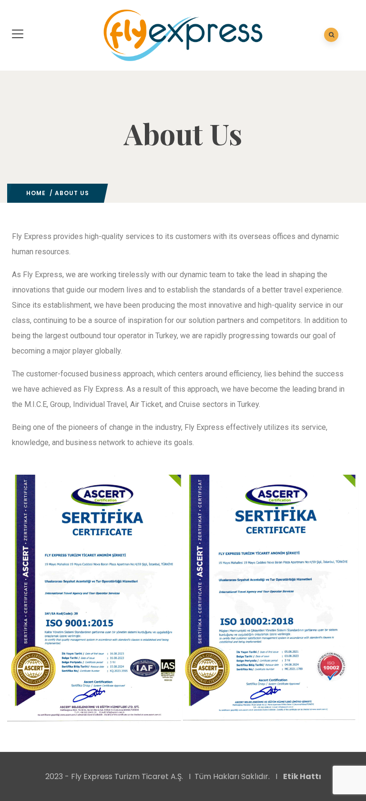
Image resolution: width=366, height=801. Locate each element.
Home (36, 193)
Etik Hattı (302, 776)
